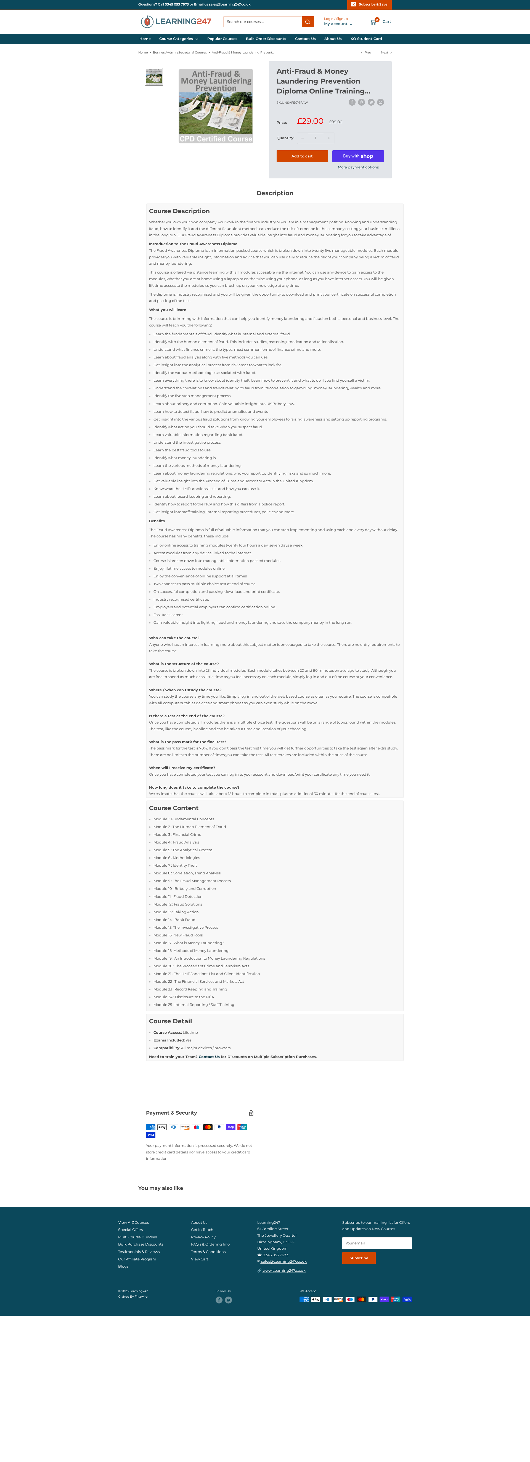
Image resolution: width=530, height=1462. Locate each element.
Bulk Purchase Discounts (140, 1244)
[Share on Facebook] (352, 102)
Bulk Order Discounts (266, 39)
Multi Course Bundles (137, 1237)
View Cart (199, 1259)
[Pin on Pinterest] (361, 102)
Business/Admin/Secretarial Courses (180, 52)
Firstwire (141, 1296)
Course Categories (176, 39)
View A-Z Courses (133, 1222)
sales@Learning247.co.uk (283, 1261)
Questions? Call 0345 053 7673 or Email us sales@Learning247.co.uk (194, 4)
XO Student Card (366, 39)
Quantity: (285, 138)
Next (384, 52)
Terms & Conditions (208, 1252)
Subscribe (359, 1258)
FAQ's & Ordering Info (210, 1244)
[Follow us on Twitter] (228, 1300)
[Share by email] (380, 102)
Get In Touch (202, 1230)
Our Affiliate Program (137, 1259)
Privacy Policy (203, 1237)
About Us (333, 39)
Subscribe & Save (373, 4)
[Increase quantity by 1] (329, 138)
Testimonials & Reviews (139, 1252)
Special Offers (130, 1230)
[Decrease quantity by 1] (302, 138)
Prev (368, 52)
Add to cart (302, 156)
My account (336, 24)
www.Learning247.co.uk (284, 1270)
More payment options (358, 167)
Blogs (123, 1266)
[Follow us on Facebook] (219, 1300)
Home (145, 39)
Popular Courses (222, 39)
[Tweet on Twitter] (371, 102)
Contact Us (305, 39)
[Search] (308, 21)
